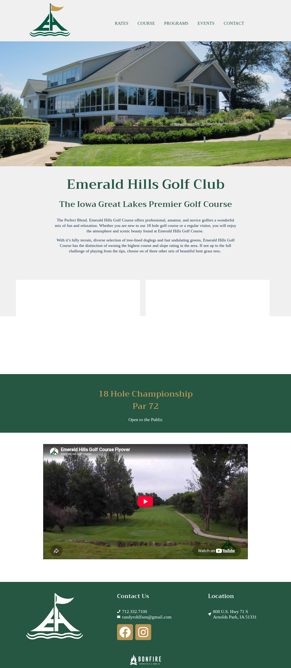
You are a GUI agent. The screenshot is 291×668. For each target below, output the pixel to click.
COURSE (146, 23)
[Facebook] (122, 629)
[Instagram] (136, 629)
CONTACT (234, 23)
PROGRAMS (176, 23)
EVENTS (206, 23)
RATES (121, 23)
